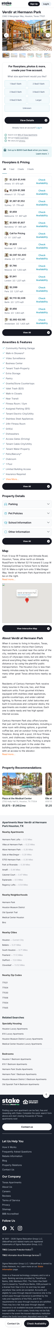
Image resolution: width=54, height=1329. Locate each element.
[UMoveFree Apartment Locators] (11, 1101)
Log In (46, 4)
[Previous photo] (6, 35)
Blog (4, 1160)
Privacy (6, 1204)
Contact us (27, 1126)
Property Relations (12, 1165)
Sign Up (34, 4)
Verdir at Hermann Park (21, 12)
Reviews (6, 1195)
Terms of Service (11, 1200)
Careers (6, 1191)
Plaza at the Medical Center (17, 798)
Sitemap (6, 1209)
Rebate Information (12, 1156)
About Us (7, 1186)
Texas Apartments (11, 1182)
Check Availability (42, 181)
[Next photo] (48, 35)
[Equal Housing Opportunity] (30, 1102)
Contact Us (13, 1323)
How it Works (9, 1147)
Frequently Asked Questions (17, 1151)
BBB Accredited (10, 1213)
